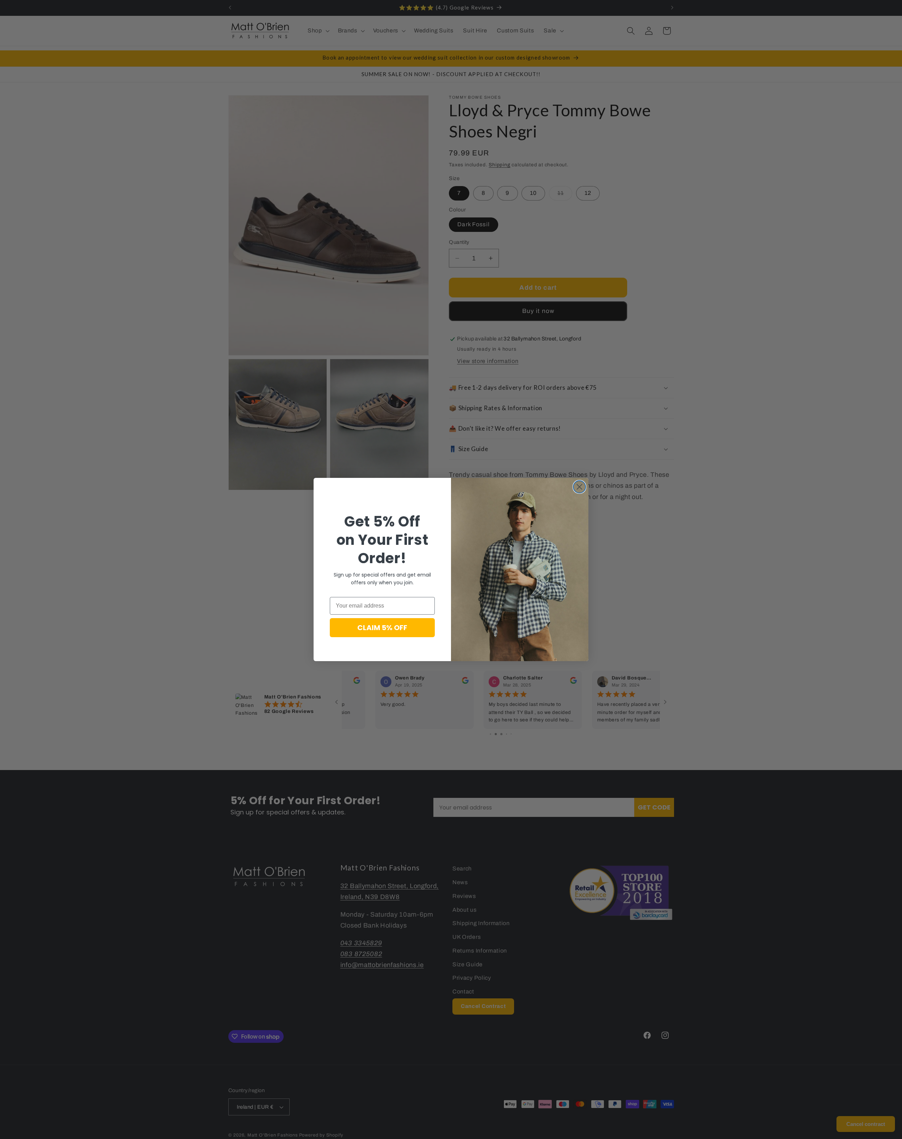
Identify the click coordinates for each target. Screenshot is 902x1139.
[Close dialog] (579, 487)
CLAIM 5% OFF (382, 628)
